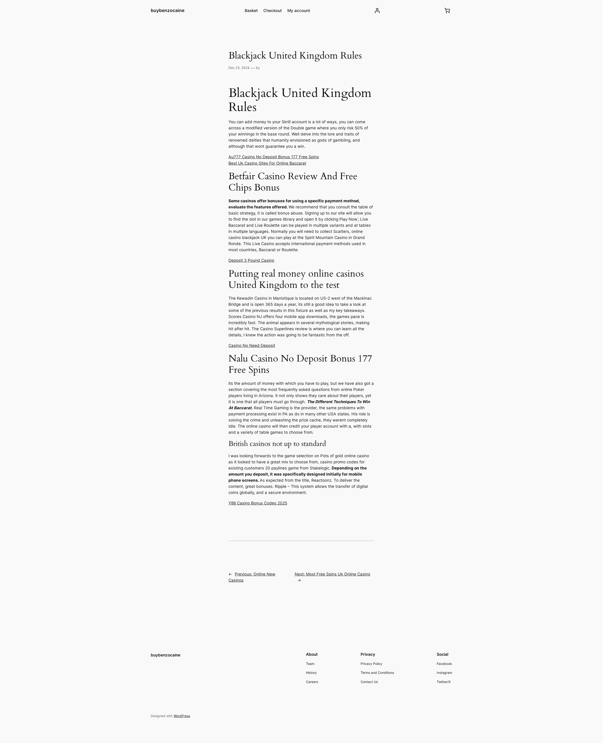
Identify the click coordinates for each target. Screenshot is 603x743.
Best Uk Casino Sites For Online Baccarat (267, 163)
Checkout (272, 10)
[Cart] (447, 10)
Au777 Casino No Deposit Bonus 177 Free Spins (273, 157)
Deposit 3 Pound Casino (251, 260)
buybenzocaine (167, 10)
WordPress (182, 716)
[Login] (377, 11)
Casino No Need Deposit (251, 345)
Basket (251, 10)
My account (298, 10)
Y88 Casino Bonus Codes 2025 (257, 503)
